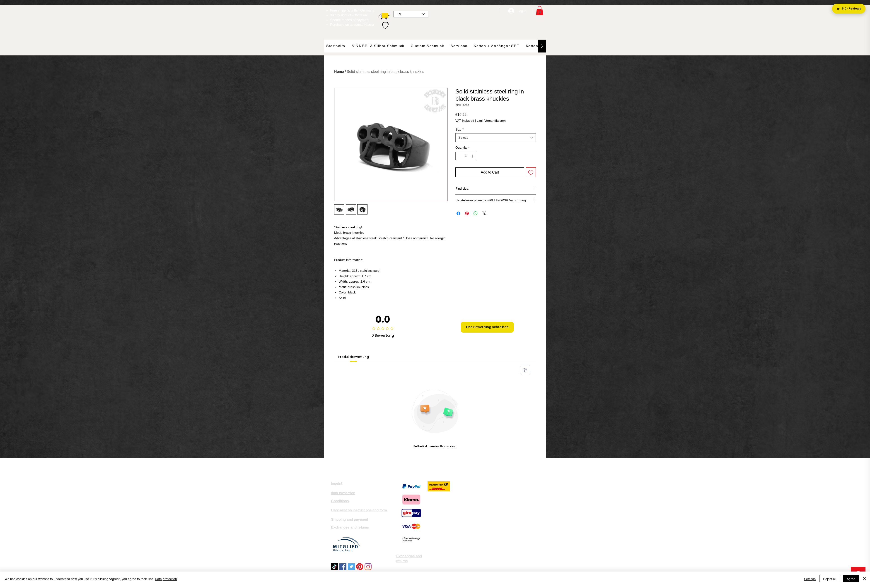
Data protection (166, 578)
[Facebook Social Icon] (342, 566)
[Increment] (473, 156)
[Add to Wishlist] (531, 172)
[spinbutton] (466, 156)
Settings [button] (810, 578)
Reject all (829, 578)
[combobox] (495, 137)
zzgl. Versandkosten (491, 120)
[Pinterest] (359, 566)
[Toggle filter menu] (525, 370)
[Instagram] (368, 566)
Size (459, 129)
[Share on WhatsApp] (475, 213)
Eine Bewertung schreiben (487, 327)
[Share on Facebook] (458, 213)
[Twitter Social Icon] (351, 566)
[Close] (864, 578)
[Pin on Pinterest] (467, 213)
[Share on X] (484, 213)
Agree (851, 578)
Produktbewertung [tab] (353, 357)
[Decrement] (459, 156)
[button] (539, 10)
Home (339, 72)
